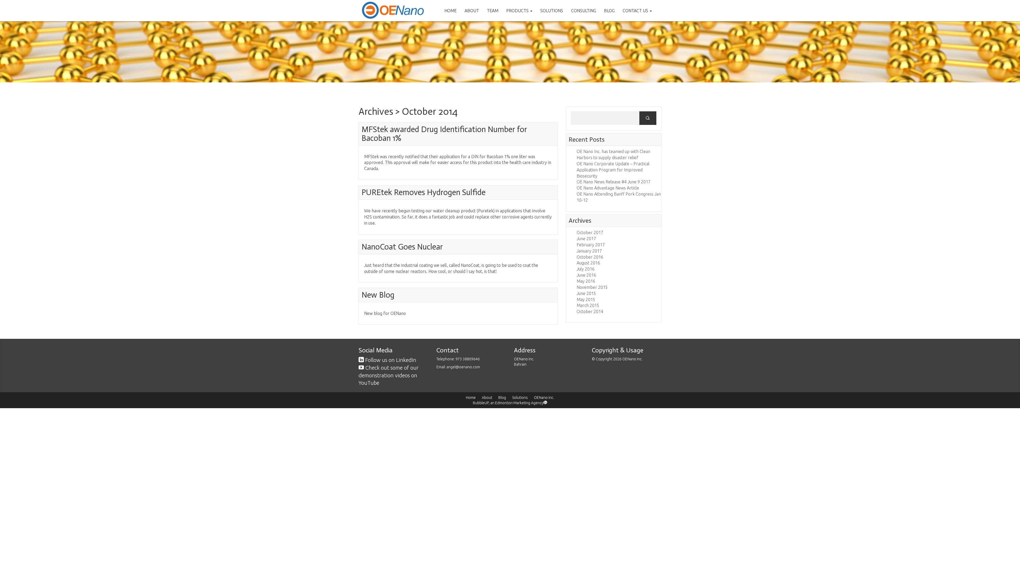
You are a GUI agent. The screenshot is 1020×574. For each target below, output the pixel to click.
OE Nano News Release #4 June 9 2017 (614, 181)
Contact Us (636, 10)
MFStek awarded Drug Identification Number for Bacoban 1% (444, 134)
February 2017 (591, 244)
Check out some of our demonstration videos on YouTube (389, 375)
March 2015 (588, 305)
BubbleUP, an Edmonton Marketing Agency (508, 403)
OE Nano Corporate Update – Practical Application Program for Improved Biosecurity (613, 169)
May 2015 (586, 299)
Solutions (551, 10)
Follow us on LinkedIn (390, 360)
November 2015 (592, 287)
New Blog (378, 295)
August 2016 (588, 262)
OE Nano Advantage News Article (608, 187)
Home (450, 10)
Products (518, 10)
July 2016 (585, 269)
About (472, 10)
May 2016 (586, 281)
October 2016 (590, 257)
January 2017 (589, 250)
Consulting (583, 10)
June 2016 (586, 275)
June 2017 (586, 238)
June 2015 (586, 293)
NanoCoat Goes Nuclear (402, 247)
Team (492, 10)
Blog (609, 10)
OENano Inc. (544, 397)
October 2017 (590, 232)
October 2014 (590, 311)
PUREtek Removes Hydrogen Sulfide (424, 192)
